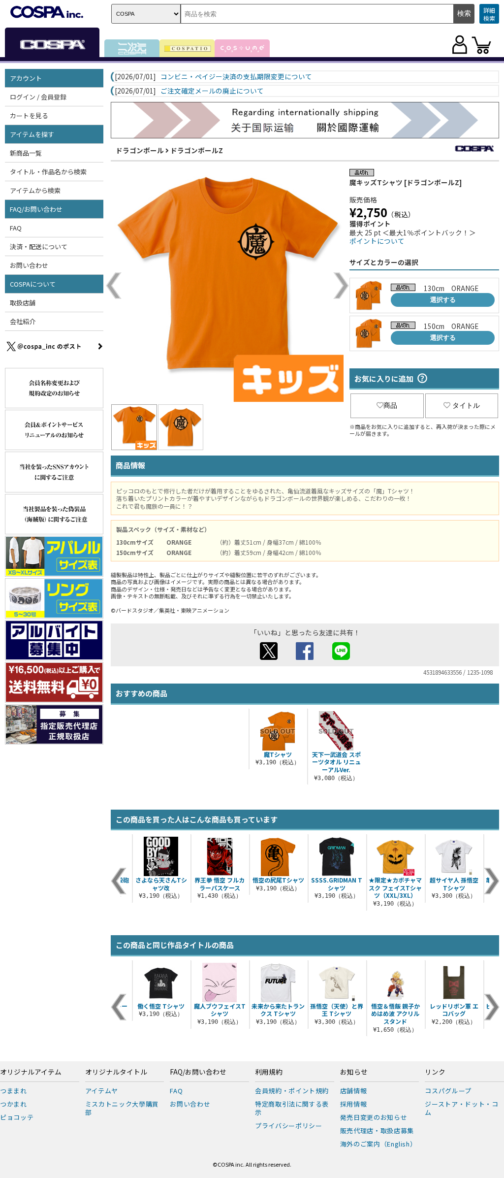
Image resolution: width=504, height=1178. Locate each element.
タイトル (466, 405)
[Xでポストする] (269, 657)
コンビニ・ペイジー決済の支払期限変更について (236, 76)
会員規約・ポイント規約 (292, 1090)
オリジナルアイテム (31, 1072)
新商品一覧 (26, 153)
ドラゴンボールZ (196, 150)
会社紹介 (22, 321)
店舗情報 (353, 1090)
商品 (390, 405)
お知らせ (354, 1072)
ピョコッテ (16, 1117)
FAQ (16, 227)
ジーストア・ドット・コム (461, 1108)
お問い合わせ (29, 265)
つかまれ (13, 1104)
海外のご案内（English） (378, 1143)
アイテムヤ (101, 1090)
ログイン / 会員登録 (38, 96)
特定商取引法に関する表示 (292, 1108)
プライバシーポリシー (288, 1125)
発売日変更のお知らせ (374, 1117)
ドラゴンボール (140, 150)
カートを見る (29, 115)
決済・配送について (38, 246)
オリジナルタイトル (116, 1072)
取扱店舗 (22, 302)
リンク (435, 1072)
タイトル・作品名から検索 (48, 171)
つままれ (13, 1090)
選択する (443, 299)
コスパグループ (448, 1090)
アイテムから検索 (35, 190)
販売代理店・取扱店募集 (377, 1130)
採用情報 (353, 1104)
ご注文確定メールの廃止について (212, 91)
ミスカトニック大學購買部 (122, 1108)
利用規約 (269, 1072)
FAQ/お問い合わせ (198, 1072)
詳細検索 (489, 14)
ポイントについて (377, 241)
